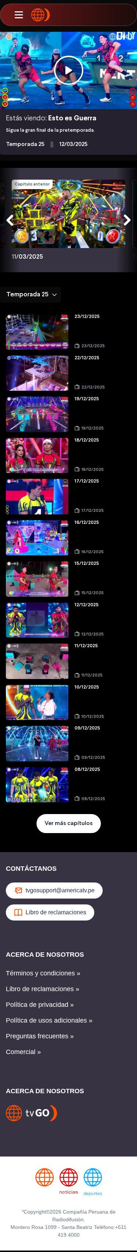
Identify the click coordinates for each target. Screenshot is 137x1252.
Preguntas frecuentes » (40, 1036)
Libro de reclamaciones (56, 912)
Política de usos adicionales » (49, 1020)
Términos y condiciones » (43, 973)
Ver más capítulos (69, 823)
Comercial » (23, 1052)
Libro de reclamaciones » (42, 989)
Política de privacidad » (40, 1004)
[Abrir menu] (18, 15)
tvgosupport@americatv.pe (60, 890)
